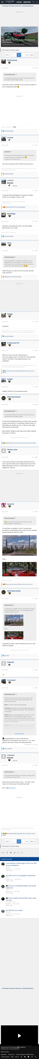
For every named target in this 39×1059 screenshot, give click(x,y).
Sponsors (3, 1054)
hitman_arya (12, 450)
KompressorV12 (13, 343)
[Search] (37, 2)
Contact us (11, 1054)
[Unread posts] (33, 2)
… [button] (22, 55)
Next (31, 55)
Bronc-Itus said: (9, 518)
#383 (36, 387)
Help (12, 1057)
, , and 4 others (21, 443)
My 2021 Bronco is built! (14, 910)
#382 (36, 350)
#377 (36, 145)
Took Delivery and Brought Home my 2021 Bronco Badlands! (21, 864)
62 (23, 45)
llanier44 (8, 912)
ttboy (9, 243)
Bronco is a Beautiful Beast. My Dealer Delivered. (21, 887)
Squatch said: (8, 605)
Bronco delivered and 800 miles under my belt (21, 899)
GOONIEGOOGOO (10, 902)
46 (27, 55)
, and (15, 207)
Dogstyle (10, 662)
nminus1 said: (8, 772)
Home (17, 1057)
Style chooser (5, 1052)
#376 (36, 68)
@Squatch (12, 788)
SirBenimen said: (9, 694)
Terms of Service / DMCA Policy (25, 1054)
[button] (2, 2)
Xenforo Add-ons (10, 1049)
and (12, 277)
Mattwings (11, 214)
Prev (7, 55)
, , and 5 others (18, 371)
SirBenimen (7, 45)
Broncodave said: (9, 74)
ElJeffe (7, 889)
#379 (36, 221)
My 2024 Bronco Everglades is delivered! (21, 875)
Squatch (10, 504)
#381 (36, 321)
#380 (36, 250)
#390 (36, 765)
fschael (10, 138)
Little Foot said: (9, 257)
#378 (36, 190)
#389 (36, 688)
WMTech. (23, 1047)
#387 (36, 598)
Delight (10, 379)
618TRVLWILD (12, 60)
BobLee (8, 867)
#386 (36, 511)
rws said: (7, 151)
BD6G (7, 877)
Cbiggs (10, 314)
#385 (36, 457)
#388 (36, 670)
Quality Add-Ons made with (9, 1047)
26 (19, 55)
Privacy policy (5, 1057)
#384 (36, 404)
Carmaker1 (11, 680)
